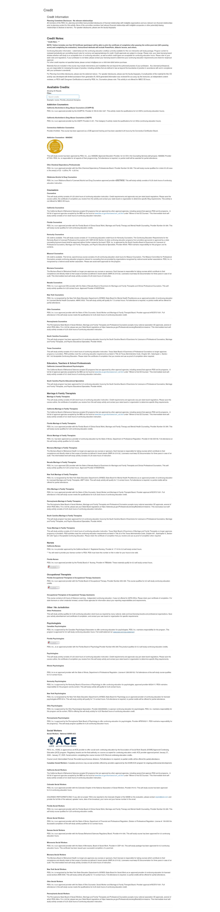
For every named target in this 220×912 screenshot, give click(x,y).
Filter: (50, 93)
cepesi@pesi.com (161, 797)
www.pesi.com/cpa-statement (123, 632)
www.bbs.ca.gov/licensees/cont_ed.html (109, 213)
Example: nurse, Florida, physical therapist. (64, 100)
